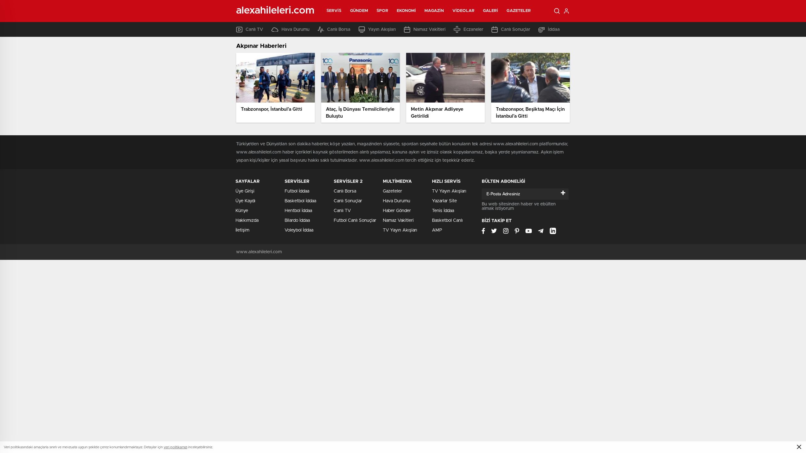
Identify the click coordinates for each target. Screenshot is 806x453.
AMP (437, 230)
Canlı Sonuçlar (515, 29)
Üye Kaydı (245, 201)
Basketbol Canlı (447, 220)
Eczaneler (473, 29)
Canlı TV (254, 29)
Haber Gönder (397, 211)
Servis (334, 11)
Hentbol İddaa (298, 211)
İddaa (554, 29)
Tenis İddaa (443, 211)
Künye (242, 211)
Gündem (359, 11)
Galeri (490, 11)
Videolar (463, 11)
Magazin (434, 11)
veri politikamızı (175, 447)
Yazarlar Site (444, 201)
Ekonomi (406, 11)
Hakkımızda (247, 220)
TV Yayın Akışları (400, 230)
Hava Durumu (295, 29)
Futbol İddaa (297, 191)
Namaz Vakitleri (429, 29)
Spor (382, 11)
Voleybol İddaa (299, 230)
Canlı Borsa (338, 29)
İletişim (242, 230)
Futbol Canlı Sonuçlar (355, 220)
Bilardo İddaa (297, 220)
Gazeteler (519, 11)
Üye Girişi (245, 191)
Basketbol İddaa (300, 201)
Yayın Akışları (382, 29)
